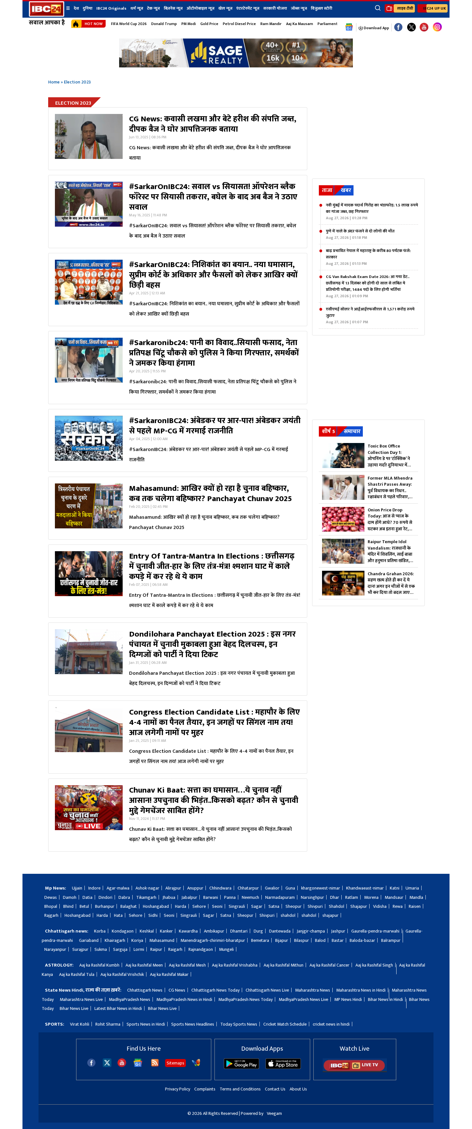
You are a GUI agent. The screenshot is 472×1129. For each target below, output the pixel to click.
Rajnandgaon (200, 949)
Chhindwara (220, 888)
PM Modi (188, 24)
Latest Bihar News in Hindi (118, 1008)
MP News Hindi (348, 999)
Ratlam (351, 897)
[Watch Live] (354, 1070)
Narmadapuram (280, 897)
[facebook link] (398, 27)
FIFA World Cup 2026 (129, 24)
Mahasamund (161, 940)
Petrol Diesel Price (239, 24)
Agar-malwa (118, 888)
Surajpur (80, 949)
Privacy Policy (177, 1089)
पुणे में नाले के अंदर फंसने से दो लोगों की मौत (360, 234)
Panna (230, 897)
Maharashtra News (312, 990)
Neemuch (250, 897)
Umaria (412, 888)
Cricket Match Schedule (285, 1024)
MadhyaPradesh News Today (245, 999)
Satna (273, 906)
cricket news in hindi (331, 1024)
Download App (376, 28)
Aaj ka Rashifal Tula (76, 974)
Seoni (217, 906)
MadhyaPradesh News (129, 999)
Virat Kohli (79, 1024)
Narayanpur (55, 949)
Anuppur (195, 888)
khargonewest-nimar (320, 888)
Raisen (415, 906)
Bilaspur (301, 940)
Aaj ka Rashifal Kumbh (99, 965)
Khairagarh (115, 940)
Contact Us (275, 1089)
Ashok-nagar (147, 888)
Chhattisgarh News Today (215, 990)
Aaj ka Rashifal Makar (169, 974)
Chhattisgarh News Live (267, 990)
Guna (290, 888)
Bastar (338, 940)
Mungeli (226, 949)
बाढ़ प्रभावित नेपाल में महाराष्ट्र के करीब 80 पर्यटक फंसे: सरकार (368, 257)
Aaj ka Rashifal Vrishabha (235, 965)
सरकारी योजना (275, 8)
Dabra (124, 897)
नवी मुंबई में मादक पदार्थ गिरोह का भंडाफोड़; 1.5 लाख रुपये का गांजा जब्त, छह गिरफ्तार (372, 211)
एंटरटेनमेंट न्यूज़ (247, 8)
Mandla (416, 897)
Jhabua (168, 897)
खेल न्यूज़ (225, 8)
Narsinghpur (312, 897)
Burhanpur (104, 906)
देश (76, 8)
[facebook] (91, 1066)
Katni (394, 888)
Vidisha (380, 906)
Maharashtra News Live (81, 999)
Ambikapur (214, 931)
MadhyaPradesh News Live (303, 999)
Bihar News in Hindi (385, 999)
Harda (180, 906)
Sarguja (120, 949)
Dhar (334, 897)
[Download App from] (241, 1067)
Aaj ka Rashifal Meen (144, 965)
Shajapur (358, 906)
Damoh (69, 897)
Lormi (139, 949)
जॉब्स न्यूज (299, 8)
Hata (118, 915)
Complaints (204, 1089)
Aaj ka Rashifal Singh (374, 965)
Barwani (210, 897)
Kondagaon (123, 931)
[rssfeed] (155, 1065)
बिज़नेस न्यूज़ (173, 8)
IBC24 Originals (111, 8)
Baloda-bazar (362, 940)
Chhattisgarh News (144, 990)
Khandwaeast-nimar (365, 888)
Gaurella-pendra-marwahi (375, 931)
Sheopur (293, 906)
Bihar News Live (74, 1008)
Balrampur (390, 940)
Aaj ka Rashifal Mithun (283, 965)
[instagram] (437, 27)
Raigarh (175, 949)
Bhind (68, 906)
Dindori (105, 897)
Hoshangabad (156, 906)
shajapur (330, 915)
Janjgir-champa (311, 931)
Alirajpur (173, 888)
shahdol (288, 915)
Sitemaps (175, 1063)
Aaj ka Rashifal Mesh (187, 965)
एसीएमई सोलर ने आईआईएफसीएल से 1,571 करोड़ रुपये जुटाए (370, 315)
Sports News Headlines (192, 1024)
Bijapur (281, 940)
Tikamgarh (146, 897)
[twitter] (107, 1065)
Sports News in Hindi (146, 1024)
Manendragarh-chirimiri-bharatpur (212, 940)
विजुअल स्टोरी (321, 8)
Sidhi (153, 915)
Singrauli (237, 906)
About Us (298, 1089)
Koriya (137, 940)
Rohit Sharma (107, 1024)
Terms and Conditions (240, 1089)
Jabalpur (189, 897)
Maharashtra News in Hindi (361, 990)
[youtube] (424, 27)
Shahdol (336, 906)
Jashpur (338, 931)
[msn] (196, 1065)
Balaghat (128, 906)
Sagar (256, 906)
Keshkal (147, 931)
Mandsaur (394, 897)
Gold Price (209, 24)
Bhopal (50, 906)
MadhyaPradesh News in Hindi (184, 999)
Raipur (156, 949)
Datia (87, 897)
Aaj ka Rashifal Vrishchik (122, 974)
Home (54, 82)
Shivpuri (315, 906)
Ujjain (77, 888)
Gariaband (89, 940)
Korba (100, 931)
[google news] (349, 27)
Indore (94, 888)
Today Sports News (238, 1024)
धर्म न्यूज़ (136, 8)
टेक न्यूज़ (153, 8)
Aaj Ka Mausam (299, 24)
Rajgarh (51, 915)
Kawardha (188, 931)
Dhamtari (239, 931)
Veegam (274, 1113)
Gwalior (272, 888)
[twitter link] (411, 27)
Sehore (199, 906)
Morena (371, 897)
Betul (84, 906)
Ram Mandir (271, 24)
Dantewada (280, 931)
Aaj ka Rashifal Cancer (329, 965)
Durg (258, 931)
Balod (320, 940)
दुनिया (87, 8)
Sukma (100, 949)
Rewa (398, 906)
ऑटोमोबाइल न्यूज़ (200, 8)
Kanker (166, 931)
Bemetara (260, 940)
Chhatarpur (248, 888)
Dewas (50, 897)
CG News (177, 990)
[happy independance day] (236, 65)
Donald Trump (164, 24)
